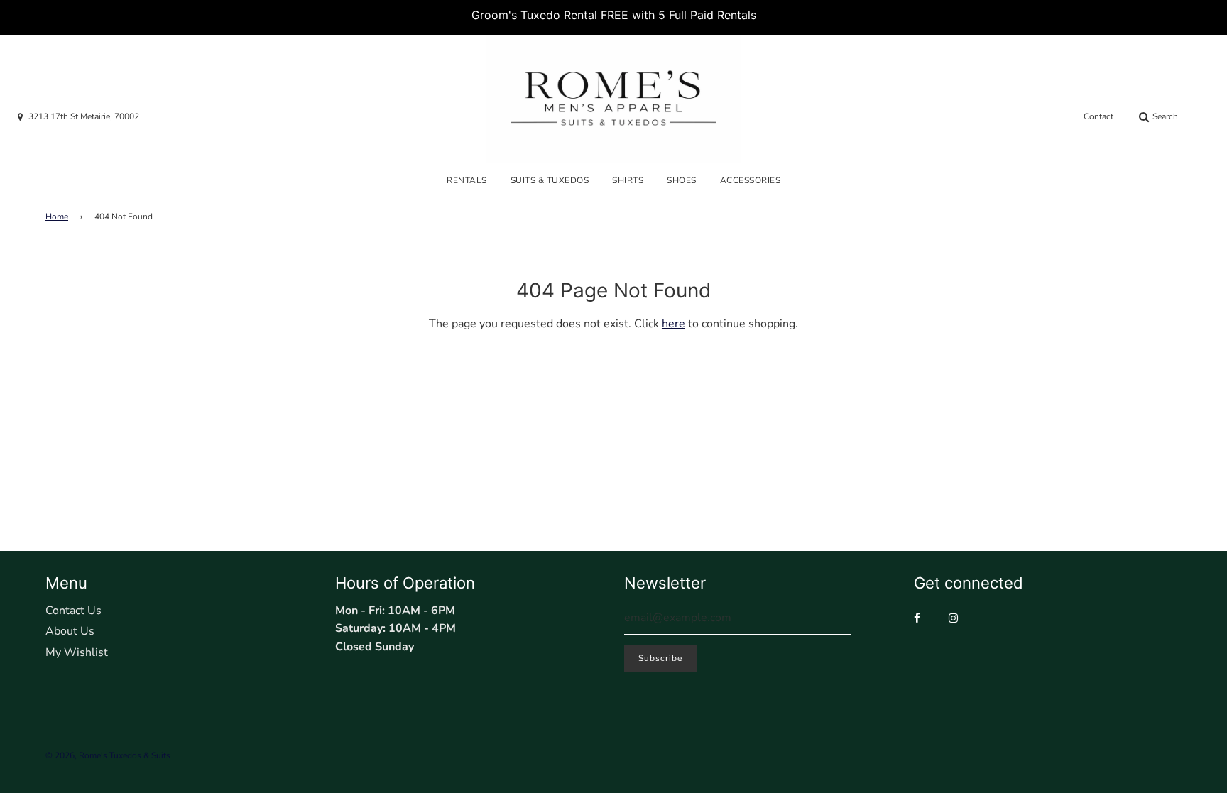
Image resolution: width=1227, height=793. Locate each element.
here (673, 324)
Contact (1098, 116)
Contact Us (73, 610)
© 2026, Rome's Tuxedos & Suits (107, 755)
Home (56, 216)
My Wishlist (76, 652)
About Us (69, 631)
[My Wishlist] (1203, 117)
